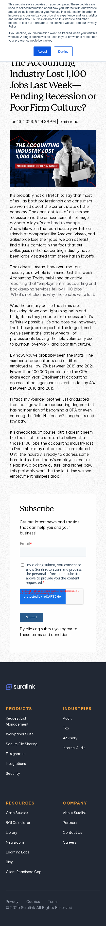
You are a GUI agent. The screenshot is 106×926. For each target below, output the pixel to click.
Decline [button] (63, 51)
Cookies (33, 901)
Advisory (70, 738)
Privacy (12, 901)
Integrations (16, 763)
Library (11, 832)
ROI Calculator (18, 822)
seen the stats (70, 355)
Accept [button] (42, 51)
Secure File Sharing (21, 744)
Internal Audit (74, 748)
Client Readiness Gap (23, 872)
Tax (66, 728)
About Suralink (75, 813)
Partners (70, 822)
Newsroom (15, 842)
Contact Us (72, 832)
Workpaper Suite (20, 734)
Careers (69, 842)
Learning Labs (17, 852)
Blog (9, 862)
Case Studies (17, 813)
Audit (67, 718)
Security (13, 773)
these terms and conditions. (45, 634)
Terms (53, 901)
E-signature (16, 754)
